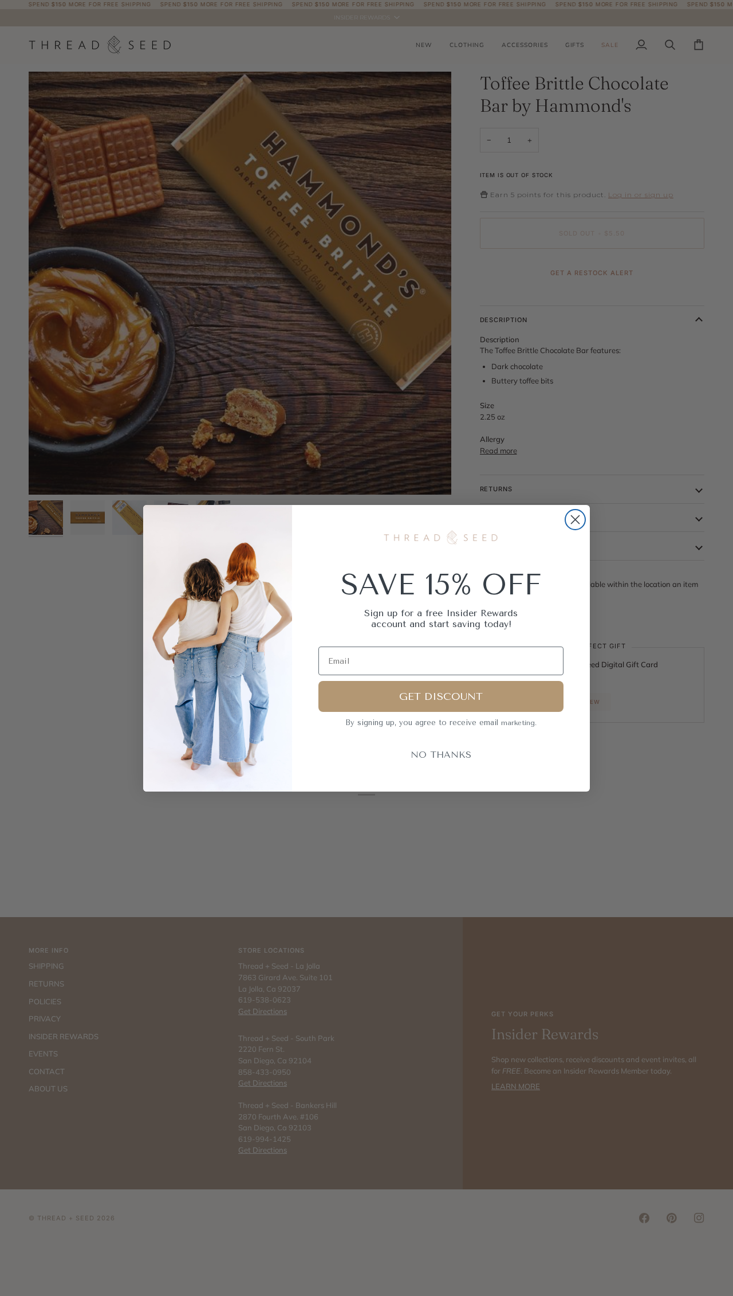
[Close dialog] (575, 520)
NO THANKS (441, 754)
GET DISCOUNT (441, 696)
